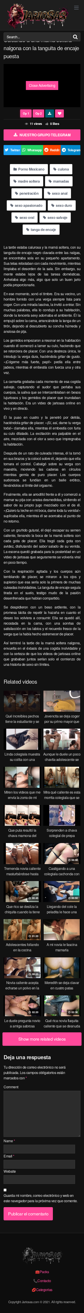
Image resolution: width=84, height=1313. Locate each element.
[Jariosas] (37, 16)
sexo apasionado (28, 205)
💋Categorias (42, 1289)
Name (9, 1140)
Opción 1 (26, 113)
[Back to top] (76, 1303)
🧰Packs (42, 1271)
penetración (29, 193)
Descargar (49, 113)
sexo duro (63, 205)
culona (63, 169)
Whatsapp (34, 150)
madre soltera (28, 181)
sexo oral (26, 217)
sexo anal (59, 193)
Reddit (54, 150)
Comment (11, 1086)
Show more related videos (42, 1039)
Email (9, 1156)
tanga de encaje (43, 229)
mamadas (60, 181)
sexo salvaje (57, 217)
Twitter (15, 150)
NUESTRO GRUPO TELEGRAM (44, 134)
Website (10, 1171)
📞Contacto (42, 1280)
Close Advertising (42, 85)
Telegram (74, 150)
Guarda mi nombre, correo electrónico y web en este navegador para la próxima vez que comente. (41, 1198)
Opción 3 (38, 113)
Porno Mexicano (31, 169)
